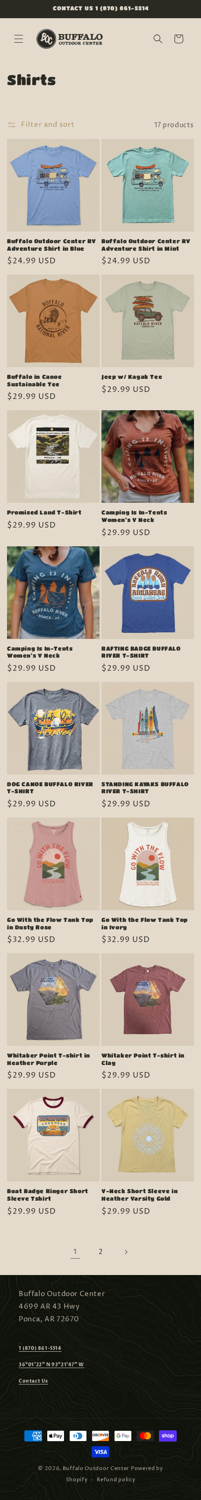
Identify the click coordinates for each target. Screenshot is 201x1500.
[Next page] (125, 1252)
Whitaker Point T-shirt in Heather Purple (48, 1059)
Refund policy (116, 1479)
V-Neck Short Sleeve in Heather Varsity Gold (139, 1195)
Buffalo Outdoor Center (96, 1468)
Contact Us (33, 1381)
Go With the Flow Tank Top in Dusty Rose (50, 923)
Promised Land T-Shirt (44, 512)
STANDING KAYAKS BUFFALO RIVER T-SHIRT (145, 788)
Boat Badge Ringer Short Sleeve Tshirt (47, 1195)
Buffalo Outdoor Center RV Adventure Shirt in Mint (146, 245)
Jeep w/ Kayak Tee (131, 376)
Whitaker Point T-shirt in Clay (143, 1059)
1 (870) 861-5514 (40, 1348)
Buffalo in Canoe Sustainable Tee (34, 380)
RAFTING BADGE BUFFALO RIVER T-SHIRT (141, 652)
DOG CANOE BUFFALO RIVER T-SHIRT (50, 788)
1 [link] (75, 1252)
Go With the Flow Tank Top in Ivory (144, 923)
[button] (18, 39)
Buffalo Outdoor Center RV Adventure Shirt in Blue (51, 245)
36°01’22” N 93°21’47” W (51, 1365)
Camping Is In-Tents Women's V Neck (134, 516)
